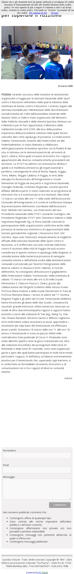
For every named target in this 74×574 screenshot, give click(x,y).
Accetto (54, 13)
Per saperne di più (38, 13)
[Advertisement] (37, 414)
